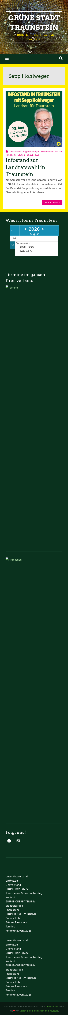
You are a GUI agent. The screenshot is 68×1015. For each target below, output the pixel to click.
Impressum (12, 909)
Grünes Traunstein (16, 922)
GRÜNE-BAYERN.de (17, 889)
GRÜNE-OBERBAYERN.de (20, 901)
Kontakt (10, 897)
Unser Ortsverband (17, 876)
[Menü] (7, 58)
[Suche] (61, 58)
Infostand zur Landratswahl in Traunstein (25, 167)
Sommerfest (23, 243)
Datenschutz (13, 918)
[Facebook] (9, 841)
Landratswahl (15, 151)
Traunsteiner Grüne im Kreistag (24, 893)
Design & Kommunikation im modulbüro (39, 1010)
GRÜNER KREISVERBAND (21, 914)
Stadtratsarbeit (14, 905)
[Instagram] (18, 841)
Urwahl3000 (52, 1006)
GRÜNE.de (12, 880)
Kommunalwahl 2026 (19, 930)
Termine (10, 926)
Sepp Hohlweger (31, 151)
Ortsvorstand (13, 884)
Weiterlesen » (52, 202)
